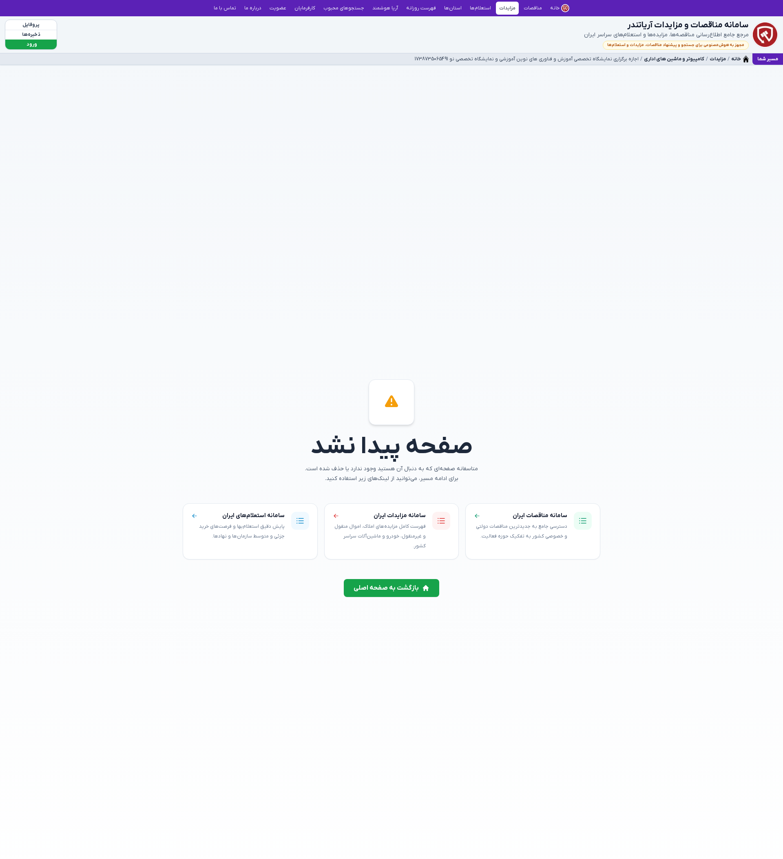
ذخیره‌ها (31, 34)
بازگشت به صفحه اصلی (386, 588)
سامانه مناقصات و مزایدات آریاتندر (688, 25)
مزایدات (718, 59)
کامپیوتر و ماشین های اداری (674, 59)
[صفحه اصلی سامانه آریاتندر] (765, 35)
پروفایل (31, 25)
